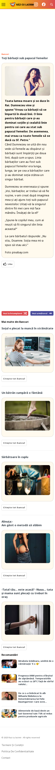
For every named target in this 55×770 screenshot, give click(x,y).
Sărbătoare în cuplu (15, 457)
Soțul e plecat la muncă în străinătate (27, 328)
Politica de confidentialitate (18, 751)
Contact (6, 757)
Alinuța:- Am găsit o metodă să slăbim (22, 523)
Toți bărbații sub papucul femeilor (25, 58)
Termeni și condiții (13, 745)
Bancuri (5, 54)
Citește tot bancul (14, 378)
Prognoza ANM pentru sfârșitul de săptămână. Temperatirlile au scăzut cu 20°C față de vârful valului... (35, 680)
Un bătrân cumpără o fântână (22, 393)
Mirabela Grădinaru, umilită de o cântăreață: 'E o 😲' (35, 662)
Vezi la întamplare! (12, 313)
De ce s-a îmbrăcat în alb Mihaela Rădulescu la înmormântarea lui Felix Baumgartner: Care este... (32, 697)
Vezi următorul (39, 313)
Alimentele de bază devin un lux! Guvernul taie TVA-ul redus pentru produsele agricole (35, 713)
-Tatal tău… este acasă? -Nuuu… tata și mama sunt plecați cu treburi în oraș (27, 593)
